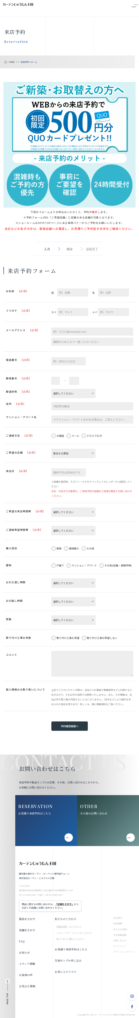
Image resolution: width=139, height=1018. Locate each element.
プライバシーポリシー (124, 951)
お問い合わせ (119, 940)
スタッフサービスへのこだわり (74, 933)
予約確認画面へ (69, 726)
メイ (94, 312)
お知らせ (24, 953)
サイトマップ (119, 946)
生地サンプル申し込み (68, 960)
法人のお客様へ (121, 929)
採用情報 (117, 923)
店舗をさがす (27, 930)
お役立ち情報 (27, 986)
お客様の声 (26, 975)
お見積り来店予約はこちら (34, 813)
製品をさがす (27, 919)
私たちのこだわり (65, 919)
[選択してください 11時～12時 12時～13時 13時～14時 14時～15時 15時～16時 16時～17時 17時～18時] (73, 512)
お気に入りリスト (65, 972)
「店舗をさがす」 (64, 904)
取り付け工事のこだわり (70, 939)
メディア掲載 (27, 964)
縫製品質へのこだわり (69, 927)
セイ (53, 312)
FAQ (22, 941)
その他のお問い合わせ (93, 813)
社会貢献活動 (119, 935)
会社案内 (117, 918)
